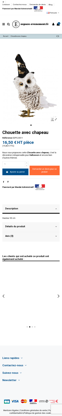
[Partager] (3, 182)
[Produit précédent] (57, 36)
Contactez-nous (20, 5)
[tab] (31, 209)
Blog (50, 5)
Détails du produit (15, 226)
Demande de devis (38, 5)
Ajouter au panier (17, 172)
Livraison (6, 5)
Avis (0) (9, 236)
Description (11, 208)
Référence (7, 138)
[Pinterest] (8, 182)
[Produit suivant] (58, 36)
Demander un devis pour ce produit (44, 170)
